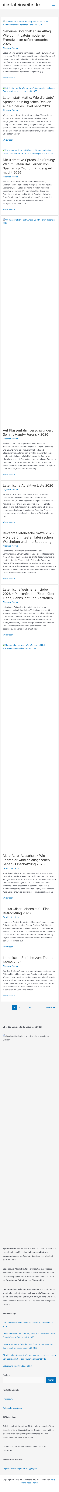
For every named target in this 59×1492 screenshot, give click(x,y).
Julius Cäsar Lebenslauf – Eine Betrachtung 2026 (26, 911)
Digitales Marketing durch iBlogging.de (20, 1468)
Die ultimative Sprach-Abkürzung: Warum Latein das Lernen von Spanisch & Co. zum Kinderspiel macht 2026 (29, 166)
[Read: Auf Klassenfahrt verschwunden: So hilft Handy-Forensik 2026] (29, 322)
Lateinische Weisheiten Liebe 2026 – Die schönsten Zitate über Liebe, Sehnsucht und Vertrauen (28, 593)
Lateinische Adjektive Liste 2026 (28, 485)
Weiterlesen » (9, 77)
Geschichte (8, 868)
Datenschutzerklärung (12, 1408)
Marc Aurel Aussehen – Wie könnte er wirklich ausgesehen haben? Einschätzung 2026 (26, 860)
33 (30, 1007)
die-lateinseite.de (21, 4)
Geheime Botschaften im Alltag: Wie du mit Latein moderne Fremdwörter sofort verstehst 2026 (27, 37)
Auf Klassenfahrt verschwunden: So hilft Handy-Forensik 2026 (28, 432)
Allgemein (7, 48)
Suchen (6, 1375)
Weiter (50, 1007)
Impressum (8, 1399)
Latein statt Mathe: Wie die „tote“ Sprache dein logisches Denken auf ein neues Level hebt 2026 (28, 102)
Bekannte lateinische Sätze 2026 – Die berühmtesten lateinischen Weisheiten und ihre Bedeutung (28, 537)
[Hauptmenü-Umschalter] (53, 5)
